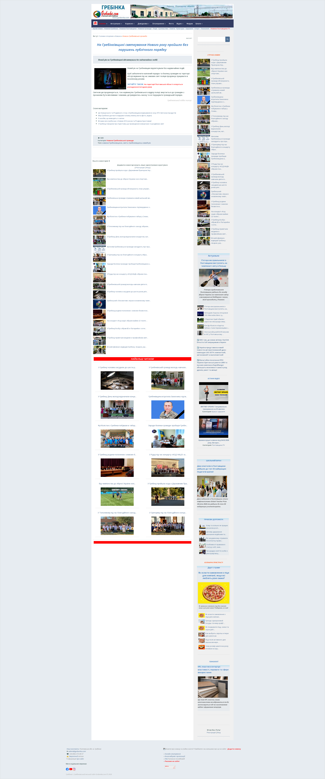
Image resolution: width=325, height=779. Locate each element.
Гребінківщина (135, 143)
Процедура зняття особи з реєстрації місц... (217, 552)
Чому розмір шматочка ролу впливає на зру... (216, 647)
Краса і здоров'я (218, 411)
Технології (205, 28)
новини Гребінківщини (112, 143)
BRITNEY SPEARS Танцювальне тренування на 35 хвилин (214, 407)
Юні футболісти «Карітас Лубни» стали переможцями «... (216, 326)
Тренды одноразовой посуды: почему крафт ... (215, 621)
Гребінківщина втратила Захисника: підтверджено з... (129, 207)
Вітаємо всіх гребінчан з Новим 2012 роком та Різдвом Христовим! (124, 121)
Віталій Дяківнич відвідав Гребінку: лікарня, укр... (127, 347)
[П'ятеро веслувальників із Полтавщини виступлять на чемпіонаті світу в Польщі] (213, 286)
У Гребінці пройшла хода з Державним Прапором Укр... (129, 170)
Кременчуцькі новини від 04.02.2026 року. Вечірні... (214, 441)
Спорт (196, 28)
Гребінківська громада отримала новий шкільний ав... (129, 198)
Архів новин (98, 28)
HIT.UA (167, 766)
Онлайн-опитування (173, 754)
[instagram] (74, 770)
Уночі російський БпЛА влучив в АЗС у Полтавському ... (216, 333)
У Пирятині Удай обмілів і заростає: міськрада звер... (215, 320)
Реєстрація (140, 167)
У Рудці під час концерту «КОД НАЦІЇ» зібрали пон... (127, 274)
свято (125, 143)
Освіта (172, 28)
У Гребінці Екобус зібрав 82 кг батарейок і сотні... (126, 328)
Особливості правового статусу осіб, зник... (215, 545)
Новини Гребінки (111, 28)
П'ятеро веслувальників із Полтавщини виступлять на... (216, 307)
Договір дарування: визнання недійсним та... (216, 533)
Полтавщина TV (218, 445)
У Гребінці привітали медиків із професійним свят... (127, 338)
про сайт (80, 759)
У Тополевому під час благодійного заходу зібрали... (128, 226)
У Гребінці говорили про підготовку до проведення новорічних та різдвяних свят (131, 124)
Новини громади (144, 28)
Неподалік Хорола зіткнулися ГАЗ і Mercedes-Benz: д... (216, 314)
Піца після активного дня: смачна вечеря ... (215, 641)
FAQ (166, 759)
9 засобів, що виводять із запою (111, 118)
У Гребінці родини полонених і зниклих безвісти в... (127, 310)
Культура (180, 28)
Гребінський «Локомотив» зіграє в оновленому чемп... (129, 300)
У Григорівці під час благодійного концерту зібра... (127, 255)
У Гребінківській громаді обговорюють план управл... (128, 189)
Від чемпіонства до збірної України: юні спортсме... (127, 179)
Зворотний (73, 756)
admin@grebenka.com (77, 751)
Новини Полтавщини (127, 28)
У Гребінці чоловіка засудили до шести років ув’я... (127, 291)
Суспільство (163, 28)
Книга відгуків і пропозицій (175, 756)
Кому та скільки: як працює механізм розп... (217, 526)
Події (155, 28)
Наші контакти (73, 749)
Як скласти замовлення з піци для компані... (215, 615)
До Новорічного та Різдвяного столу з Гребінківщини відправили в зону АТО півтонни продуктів (137, 113)
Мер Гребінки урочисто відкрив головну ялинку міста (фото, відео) (125, 115)
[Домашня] (94, 24)
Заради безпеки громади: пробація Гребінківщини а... (129, 264)
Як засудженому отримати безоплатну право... (217, 539)
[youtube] (71, 770)
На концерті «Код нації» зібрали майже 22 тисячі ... (127, 321)
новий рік (146, 143)
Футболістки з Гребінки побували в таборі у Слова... (128, 216)
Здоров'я (189, 28)
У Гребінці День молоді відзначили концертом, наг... (128, 237)
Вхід (147, 167)
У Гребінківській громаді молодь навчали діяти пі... (127, 284)
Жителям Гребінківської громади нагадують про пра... (129, 247)
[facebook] (67, 770)
